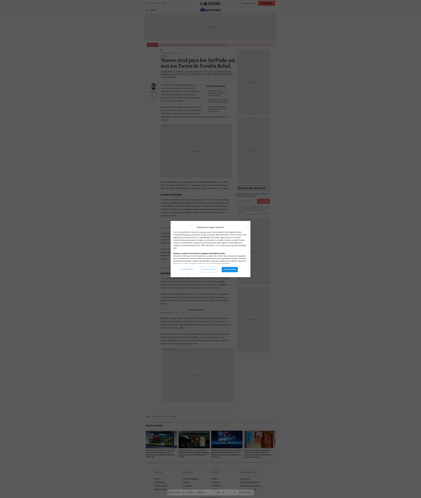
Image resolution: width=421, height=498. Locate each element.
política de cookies (228, 245)
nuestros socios (205, 232)
